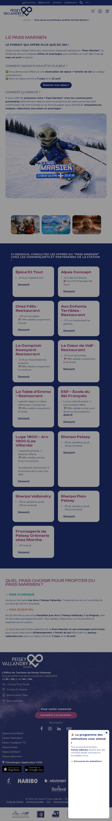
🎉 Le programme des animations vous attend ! (88, 739)
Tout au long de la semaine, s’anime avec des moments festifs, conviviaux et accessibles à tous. (88, 754)
